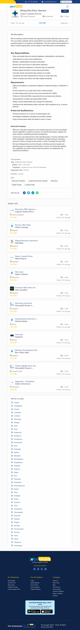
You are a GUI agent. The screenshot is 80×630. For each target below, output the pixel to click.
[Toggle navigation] (67, 7)
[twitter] (28, 192)
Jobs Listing (11, 585)
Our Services (56, 587)
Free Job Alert (34, 585)
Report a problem (57, 593)
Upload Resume (35, 583)
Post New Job (11, 583)
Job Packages (11, 580)
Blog (54, 585)
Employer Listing (13, 587)
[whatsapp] (37, 192)
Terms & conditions (58, 591)
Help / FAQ (56, 583)
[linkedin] (32, 192)
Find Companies (35, 587)
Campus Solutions (35, 589)
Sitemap (55, 595)
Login (32, 580)
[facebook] (24, 192)
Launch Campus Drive (14, 589)
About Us (55, 580)
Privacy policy (57, 589)
